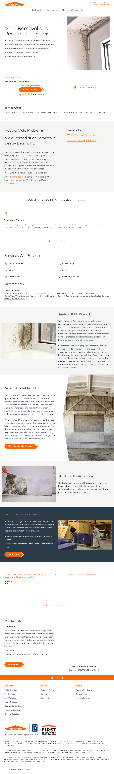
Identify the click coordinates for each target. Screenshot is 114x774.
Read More (13, 664)
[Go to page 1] (49, 241)
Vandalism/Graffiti (93, 296)
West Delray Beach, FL (51, 112)
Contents (105, 296)
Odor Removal (59, 296)
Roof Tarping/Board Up (75, 296)
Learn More (13, 554)
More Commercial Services (20, 446)
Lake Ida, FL (102, 112)
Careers (43, 694)
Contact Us (77, 10)
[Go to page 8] (64, 605)
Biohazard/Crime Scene (29, 293)
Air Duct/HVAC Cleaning (72, 293)
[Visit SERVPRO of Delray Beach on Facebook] (62, 677)
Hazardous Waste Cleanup (15, 299)
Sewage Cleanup (11, 293)
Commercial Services (12, 706)
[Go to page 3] (54, 241)
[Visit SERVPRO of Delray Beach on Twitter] (57, 678)
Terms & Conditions (84, 690)
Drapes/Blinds (46, 296)
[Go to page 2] (52, 241)
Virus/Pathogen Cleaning (50, 293)
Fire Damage (9, 694)
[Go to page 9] (67, 605)
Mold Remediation (11, 698)
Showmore (9, 184)
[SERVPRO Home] (14, 4)
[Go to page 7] (64, 241)
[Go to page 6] (62, 241)
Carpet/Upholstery (90, 293)
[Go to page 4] (57, 241)
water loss (16, 177)
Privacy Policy (81, 694)
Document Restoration (30, 296)
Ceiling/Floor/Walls (12, 296)
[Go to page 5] (59, 241)
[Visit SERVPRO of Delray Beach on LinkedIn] (52, 678)
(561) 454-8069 (101, 4)
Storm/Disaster (10, 702)
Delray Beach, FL (12, 112)
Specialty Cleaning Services (81, 140)
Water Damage (10, 690)
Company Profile (47, 690)
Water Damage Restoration (82, 135)
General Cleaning (11, 714)
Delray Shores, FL (87, 112)
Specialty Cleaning (12, 710)
